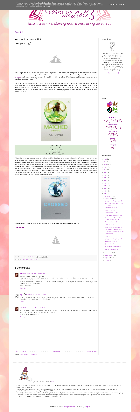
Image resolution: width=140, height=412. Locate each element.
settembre (109, 255)
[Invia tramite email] (40, 257)
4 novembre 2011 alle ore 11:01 (35, 273)
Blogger (87, 407)
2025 (105, 159)
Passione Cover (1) (111, 241)
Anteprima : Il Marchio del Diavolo (114, 204)
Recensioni (19, 32)
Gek (52, 382)
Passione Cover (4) (111, 213)
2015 (105, 183)
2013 (105, 188)
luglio (107, 260)
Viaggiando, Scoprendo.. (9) (113, 201)
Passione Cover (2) (111, 234)
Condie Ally (24, 259)
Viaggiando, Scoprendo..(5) (113, 246)
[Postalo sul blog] (42, 257)
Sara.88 (22, 273)
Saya (21, 294)
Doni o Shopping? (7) (111, 249)
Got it (121, 5)
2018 (105, 175)
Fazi (29, 259)
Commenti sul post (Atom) (30, 354)
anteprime (90, 75)
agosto (107, 258)
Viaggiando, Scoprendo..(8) (113, 215)
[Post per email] (36, 257)
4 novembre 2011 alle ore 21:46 (35, 308)
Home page (56, 351)
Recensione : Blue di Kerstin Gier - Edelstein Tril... (114, 218)
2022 (105, 164)
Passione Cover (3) (111, 222)
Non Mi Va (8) (109, 236)
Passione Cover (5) (111, 208)
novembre (108, 199)
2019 (105, 172)
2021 (105, 167)
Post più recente (20, 351)
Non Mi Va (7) (109, 244)
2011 (105, 194)
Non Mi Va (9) (109, 225)
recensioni (18, 77)
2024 (105, 162)
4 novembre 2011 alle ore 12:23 (36, 294)
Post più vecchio (91, 351)
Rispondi (22, 288)
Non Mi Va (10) (110, 210)
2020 (105, 170)
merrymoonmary (69, 407)
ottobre (108, 252)
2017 (105, 178)
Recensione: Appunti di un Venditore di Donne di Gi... (114, 230)
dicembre (108, 196)
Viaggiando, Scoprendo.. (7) (113, 227)
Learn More (113, 5)
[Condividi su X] (44, 257)
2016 (105, 180)
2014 (105, 186)
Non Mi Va (34, 259)
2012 (105, 191)
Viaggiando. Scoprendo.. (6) (113, 239)
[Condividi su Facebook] (47, 257)
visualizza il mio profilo (112, 73)
